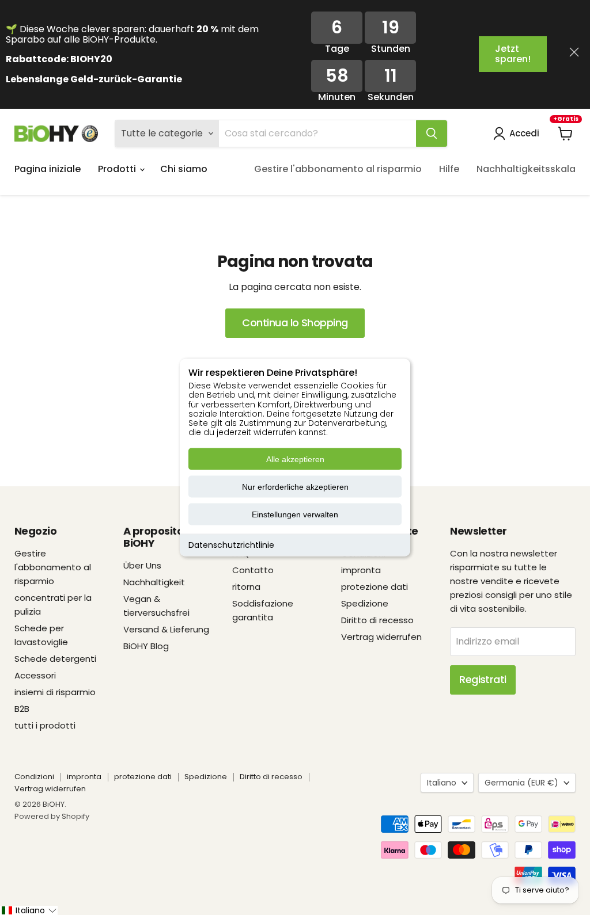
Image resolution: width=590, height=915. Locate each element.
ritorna (246, 587)
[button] (29, 910)
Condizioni (34, 776)
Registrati (482, 679)
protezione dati (374, 587)
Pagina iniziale (47, 169)
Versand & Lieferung (166, 629)
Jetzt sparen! (513, 54)
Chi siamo (183, 169)
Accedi (524, 133)
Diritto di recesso (377, 620)
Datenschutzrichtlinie (231, 545)
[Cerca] (431, 133)
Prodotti (118, 169)
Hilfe (449, 169)
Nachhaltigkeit (154, 582)
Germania (521, 782)
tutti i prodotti (44, 725)
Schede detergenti (55, 659)
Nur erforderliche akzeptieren (295, 486)
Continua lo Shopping (294, 322)
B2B (21, 709)
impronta (361, 570)
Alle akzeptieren (295, 459)
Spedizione (364, 603)
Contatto (253, 570)
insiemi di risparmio (55, 692)
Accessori (35, 675)
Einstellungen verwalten (295, 514)
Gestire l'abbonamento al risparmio (338, 169)
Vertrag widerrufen (381, 637)
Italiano (441, 782)
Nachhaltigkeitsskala (526, 169)
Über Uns (142, 565)
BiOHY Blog (146, 646)
